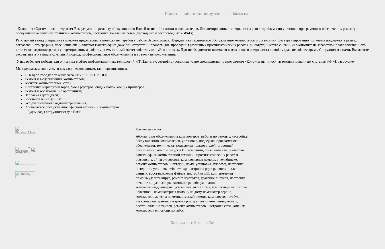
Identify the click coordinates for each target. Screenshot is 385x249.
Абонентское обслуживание (205, 14)
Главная (171, 14)
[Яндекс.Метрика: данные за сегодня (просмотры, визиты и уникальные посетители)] (25, 130)
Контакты (240, 14)
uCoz (210, 222)
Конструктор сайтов (186, 222)
